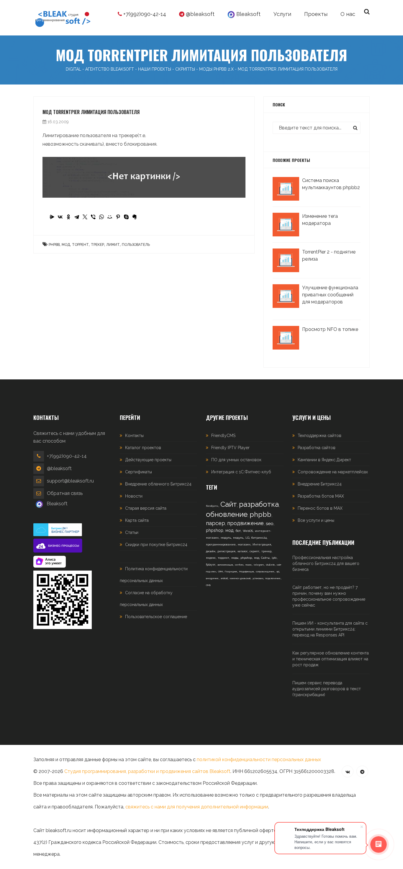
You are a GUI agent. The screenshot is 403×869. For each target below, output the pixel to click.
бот (238, 531)
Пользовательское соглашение (156, 616)
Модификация (246, 571)
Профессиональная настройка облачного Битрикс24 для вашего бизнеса (325, 563)
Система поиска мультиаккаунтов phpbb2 (331, 184)
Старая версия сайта (145, 508)
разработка (259, 504)
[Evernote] (134, 216)
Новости (133, 496)
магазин (244, 544)
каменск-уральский (240, 578)
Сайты (265, 557)
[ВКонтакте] (60, 216)
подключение (273, 578)
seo (269, 523)
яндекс (211, 557)
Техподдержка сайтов (319, 435)
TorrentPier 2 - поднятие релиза (329, 255)
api (277, 571)
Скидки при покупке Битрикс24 (156, 544)
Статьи (131, 532)
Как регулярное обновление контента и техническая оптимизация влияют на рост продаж (330, 659)
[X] (85, 216)
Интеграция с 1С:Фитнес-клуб (241, 472)
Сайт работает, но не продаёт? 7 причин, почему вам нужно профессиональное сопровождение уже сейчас (328, 596)
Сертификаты (138, 472)
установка (258, 578)
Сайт (228, 504)
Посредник (231, 571)
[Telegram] (76, 216)
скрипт (254, 551)
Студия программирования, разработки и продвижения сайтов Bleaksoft (147, 771)
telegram (259, 564)
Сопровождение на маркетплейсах (333, 472)
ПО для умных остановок (236, 459)
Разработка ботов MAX (321, 496)
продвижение (245, 523)
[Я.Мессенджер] (51, 216)
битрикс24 (259, 537)
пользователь (136, 245)
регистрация (226, 551)
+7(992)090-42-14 (144, 14)
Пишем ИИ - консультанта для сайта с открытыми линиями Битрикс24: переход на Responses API (330, 629)
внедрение (212, 578)
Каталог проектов (143, 447)
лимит (113, 245)
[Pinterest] (118, 216)
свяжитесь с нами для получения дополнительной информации (196, 807)
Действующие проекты (148, 459)
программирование (221, 544)
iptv (274, 557)
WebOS (248, 530)
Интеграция (262, 544)
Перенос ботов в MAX (320, 508)
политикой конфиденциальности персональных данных (259, 759)
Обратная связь (65, 493)
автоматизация (225, 564)
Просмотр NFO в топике (330, 329)
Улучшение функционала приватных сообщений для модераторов (330, 295)
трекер (97, 245)
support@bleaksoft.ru (70, 481)
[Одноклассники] (68, 216)
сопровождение (265, 571)
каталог (242, 551)
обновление (227, 514)
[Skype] (126, 216)
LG (247, 537)
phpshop (214, 530)
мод (66, 245)
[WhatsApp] (101, 216)
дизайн (210, 551)
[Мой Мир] (109, 216)
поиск (248, 564)
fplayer (210, 564)
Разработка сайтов (316, 447)
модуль (226, 537)
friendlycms (212, 505)
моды (234, 557)
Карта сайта (137, 520)
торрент (80, 245)
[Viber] (93, 216)
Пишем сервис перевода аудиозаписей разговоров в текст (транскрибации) (326, 688)
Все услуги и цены (316, 520)
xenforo (239, 564)
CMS (208, 585)
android (224, 578)
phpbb (54, 245)
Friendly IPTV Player (230, 447)
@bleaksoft (199, 14)
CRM (220, 571)
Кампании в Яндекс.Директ (324, 459)
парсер (215, 523)
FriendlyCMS (223, 435)
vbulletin (270, 564)
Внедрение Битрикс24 (320, 484)
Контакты (134, 435)
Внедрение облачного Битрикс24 (158, 484)
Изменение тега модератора (320, 219)
